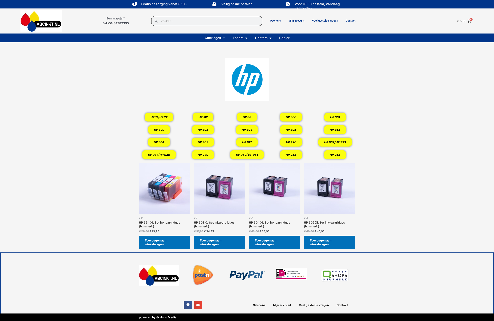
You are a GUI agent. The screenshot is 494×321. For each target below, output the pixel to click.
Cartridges (213, 38)
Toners (238, 38)
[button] (188, 305)
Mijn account (296, 20)
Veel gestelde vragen (325, 20)
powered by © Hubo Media (158, 317)
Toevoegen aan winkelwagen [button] (155, 242)
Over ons (275, 20)
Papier (284, 38)
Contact (350, 20)
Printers (261, 38)
